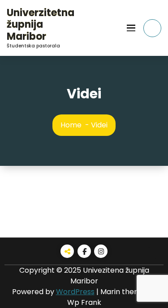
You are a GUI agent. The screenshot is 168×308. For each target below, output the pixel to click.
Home (71, 125)
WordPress (75, 292)
